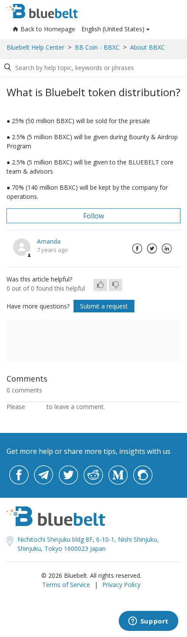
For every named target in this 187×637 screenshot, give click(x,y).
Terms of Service (66, 584)
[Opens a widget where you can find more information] (148, 622)
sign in (36, 406)
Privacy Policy (121, 584)
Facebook (137, 248)
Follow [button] (93, 216)
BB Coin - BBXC (97, 47)
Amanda (48, 241)
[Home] (42, 11)
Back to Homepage (47, 29)
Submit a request (104, 306)
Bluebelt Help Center (35, 47)
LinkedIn (166, 248)
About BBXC (147, 47)
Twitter (152, 248)
